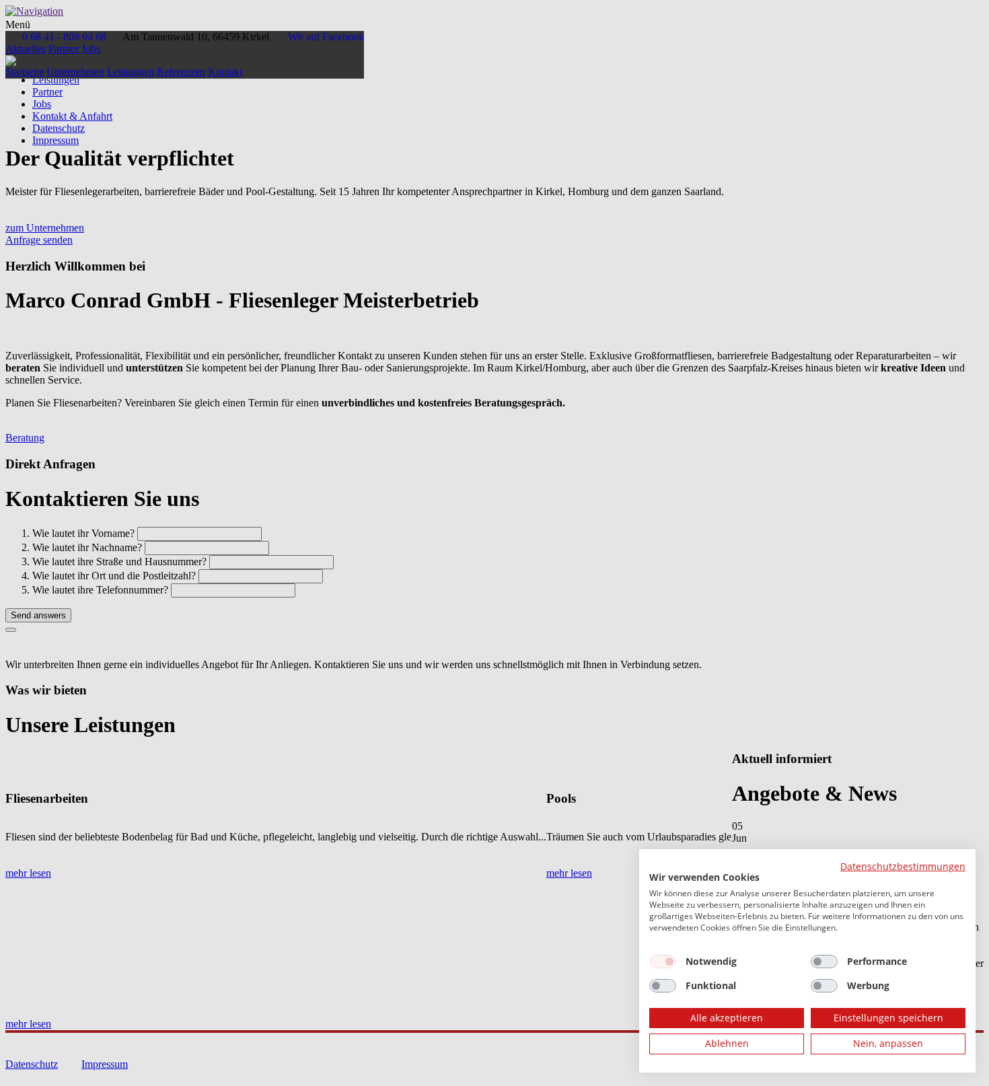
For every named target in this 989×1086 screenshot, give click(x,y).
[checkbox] (662, 961)
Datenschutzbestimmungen (902, 866)
